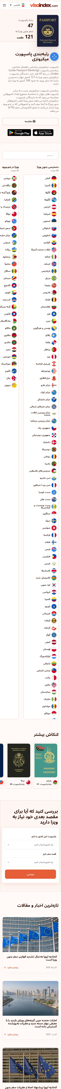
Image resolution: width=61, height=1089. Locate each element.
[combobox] (30, 844)
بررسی (30, 874)
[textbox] (30, 845)
